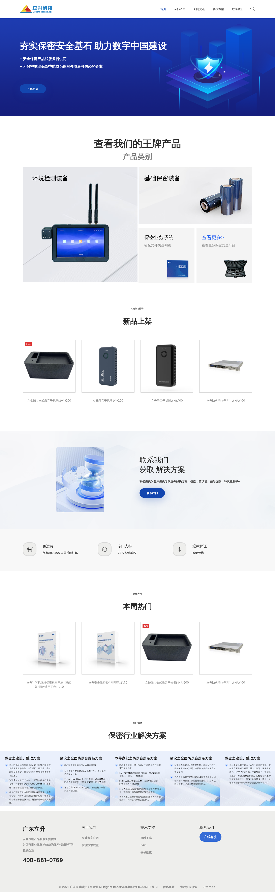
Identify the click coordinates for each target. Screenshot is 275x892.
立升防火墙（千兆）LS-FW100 (226, 401)
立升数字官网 (90, 838)
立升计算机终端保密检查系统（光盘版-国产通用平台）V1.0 (49, 685)
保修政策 (146, 852)
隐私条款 (169, 887)
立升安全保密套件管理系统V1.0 (108, 683)
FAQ (144, 845)
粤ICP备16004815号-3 (142, 887)
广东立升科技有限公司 (84, 887)
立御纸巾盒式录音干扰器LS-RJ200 (49, 401)
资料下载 (146, 838)
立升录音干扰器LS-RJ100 (167, 401)
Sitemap (209, 887)
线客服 (210, 837)
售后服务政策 (188, 887)
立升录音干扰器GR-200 (108, 401)
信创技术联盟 (90, 845)
